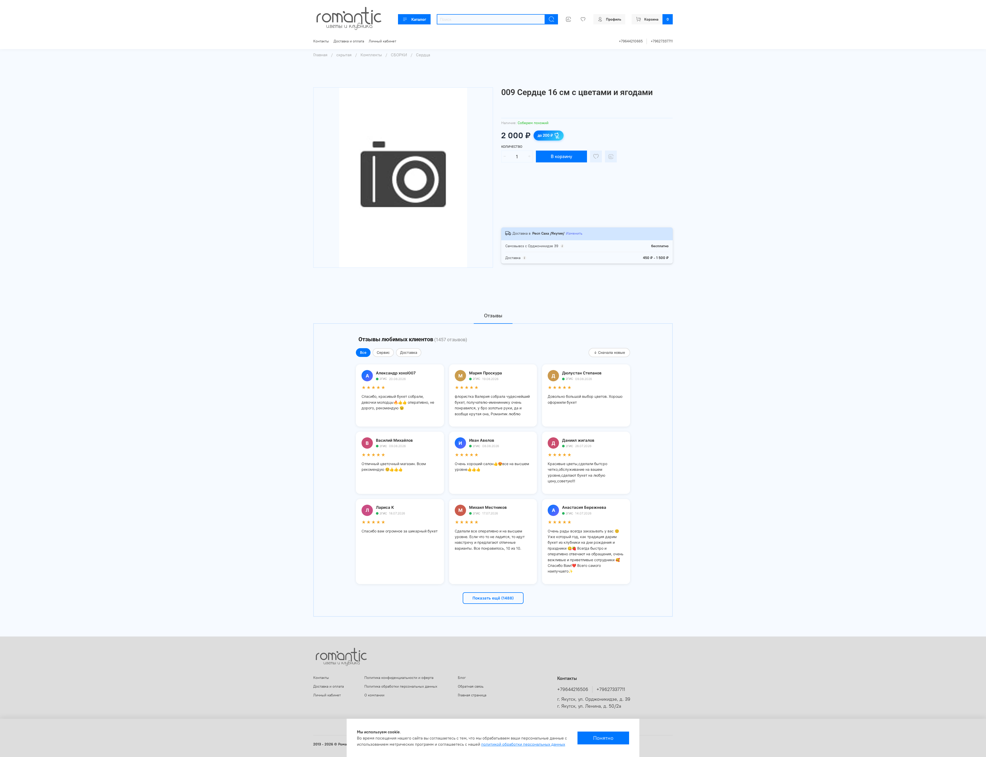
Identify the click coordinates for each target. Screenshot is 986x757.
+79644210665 (631, 41)
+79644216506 (572, 689)
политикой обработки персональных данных (523, 744)
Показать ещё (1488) (493, 598)
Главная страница (472, 695)
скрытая (344, 54)
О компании (374, 695)
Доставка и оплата (349, 41)
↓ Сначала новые (609, 352)
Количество (511, 147)
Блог (462, 677)
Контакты (321, 41)
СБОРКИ (399, 54)
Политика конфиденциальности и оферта (398, 677)
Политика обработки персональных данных (400, 686)
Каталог (418, 19)
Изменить (574, 233)
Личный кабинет (382, 41)
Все (363, 352)
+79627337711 (662, 41)
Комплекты (371, 54)
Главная (320, 54)
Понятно (603, 738)
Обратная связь (470, 686)
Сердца (423, 54)
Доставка (408, 352)
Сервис (383, 352)
